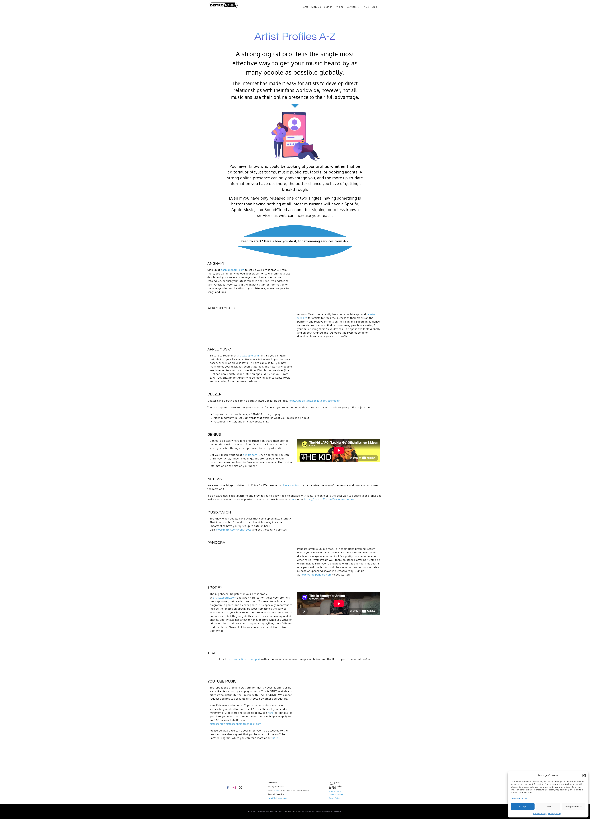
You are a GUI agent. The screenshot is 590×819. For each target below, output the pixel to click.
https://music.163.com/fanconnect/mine (329, 499)
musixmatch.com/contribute (234, 529)
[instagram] (234, 787)
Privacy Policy (554, 813)
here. (271, 712)
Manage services (520, 798)
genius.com (250, 454)
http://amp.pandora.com (316, 574)
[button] (583, 775)
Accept (522, 806)
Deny (548, 806)
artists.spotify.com (224, 597)
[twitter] (240, 787)
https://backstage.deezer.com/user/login (314, 400)
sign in (277, 790)
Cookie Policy (540, 813)
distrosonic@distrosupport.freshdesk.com (235, 723)
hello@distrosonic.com (277, 798)
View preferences (573, 806)
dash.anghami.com (232, 269)
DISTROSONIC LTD (291, 811)
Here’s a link (291, 485)
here (294, 499)
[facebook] (228, 787)
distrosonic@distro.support (243, 659)
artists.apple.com (248, 355)
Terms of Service (336, 795)
